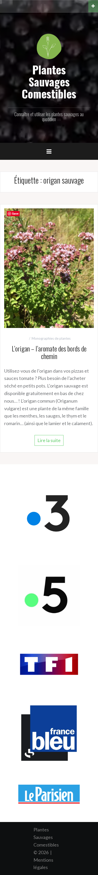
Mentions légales (43, 863)
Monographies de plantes (51, 338)
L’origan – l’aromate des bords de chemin (49, 352)
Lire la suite (49, 440)
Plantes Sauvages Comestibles (49, 81)
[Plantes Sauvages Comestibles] (49, 46)
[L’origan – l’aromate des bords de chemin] (49, 268)
